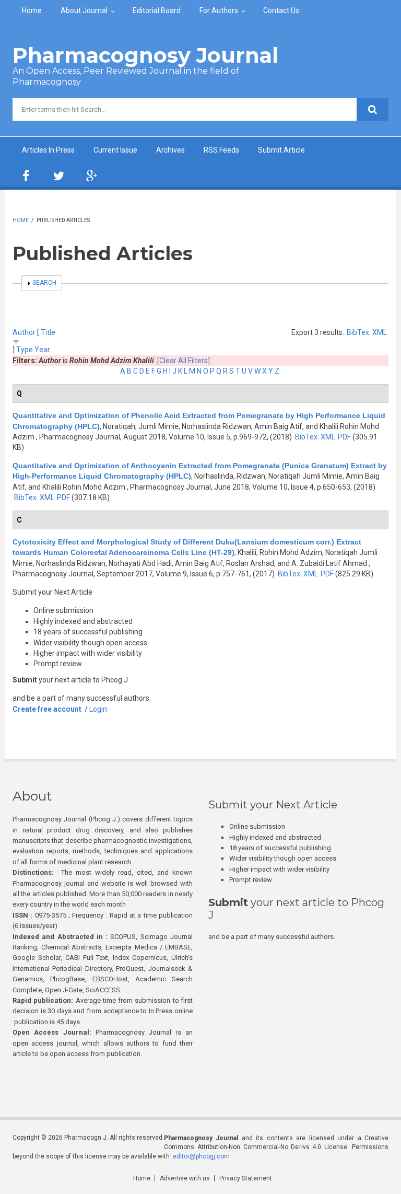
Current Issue (115, 150)
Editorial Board (157, 10)
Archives (170, 150)
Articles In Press (48, 150)
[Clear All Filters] (183, 360)
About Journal (84, 10)
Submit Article (281, 150)
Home (32, 10)
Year (42, 349)
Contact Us (281, 10)
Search (44, 282)
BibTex (358, 332)
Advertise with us (185, 1178)
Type (24, 349)
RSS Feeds (221, 150)
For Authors (218, 10)
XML (379, 332)
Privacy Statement (245, 1178)
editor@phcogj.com (201, 1156)
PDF (344, 437)
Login (98, 709)
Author (24, 332)
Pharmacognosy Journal (145, 55)
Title (48, 332)
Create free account (47, 709)
